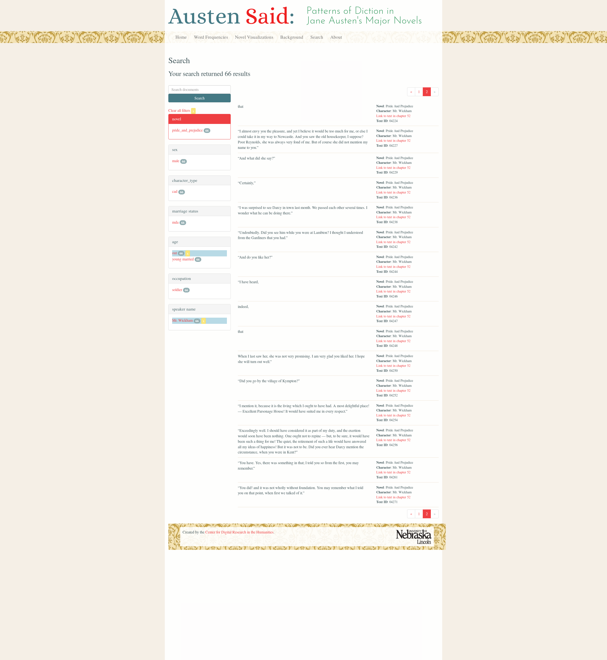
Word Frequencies (211, 37)
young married (183, 258)
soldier (177, 289)
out (174, 252)
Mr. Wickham (182, 320)
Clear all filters (181, 110)
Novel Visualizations (254, 37)
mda (175, 222)
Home (181, 37)
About (336, 37)
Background (291, 37)
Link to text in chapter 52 (393, 115)
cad (174, 191)
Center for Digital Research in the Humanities (239, 531)
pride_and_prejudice (187, 129)
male (175, 160)
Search (316, 37)
